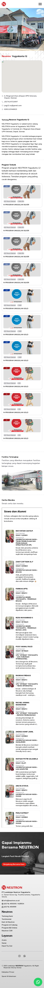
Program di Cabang (9, 925)
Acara (4, 940)
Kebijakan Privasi (8, 972)
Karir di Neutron (8, 922)
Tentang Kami (7, 916)
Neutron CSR (7, 931)
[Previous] (6, 480)
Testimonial (6, 919)
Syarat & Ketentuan (9, 976)
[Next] (38, 480)
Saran (4, 943)
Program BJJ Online (9, 928)
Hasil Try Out (7, 946)
